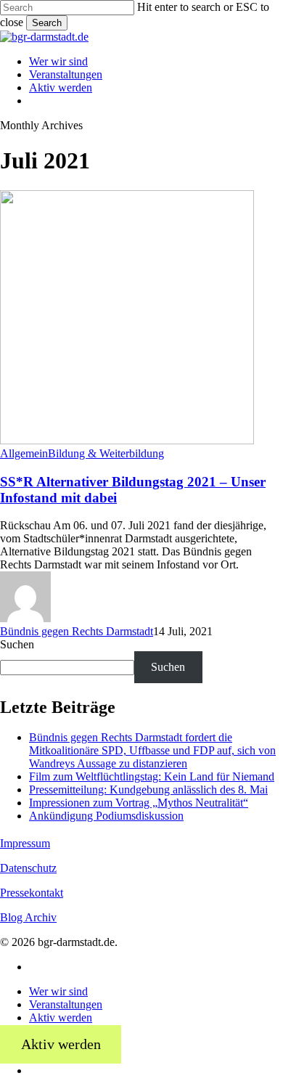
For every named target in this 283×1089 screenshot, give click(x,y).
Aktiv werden (60, 1017)
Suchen (17, 644)
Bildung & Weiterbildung (106, 453)
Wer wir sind (58, 991)
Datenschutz (28, 868)
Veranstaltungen (65, 1004)
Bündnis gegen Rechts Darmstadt (76, 631)
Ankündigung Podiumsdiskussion (106, 815)
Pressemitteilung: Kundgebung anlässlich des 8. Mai (148, 789)
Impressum (25, 843)
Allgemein (24, 453)
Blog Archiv (28, 917)
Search (47, 22)
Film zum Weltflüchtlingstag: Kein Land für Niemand (151, 776)
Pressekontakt (31, 892)
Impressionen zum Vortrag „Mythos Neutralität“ (138, 802)
